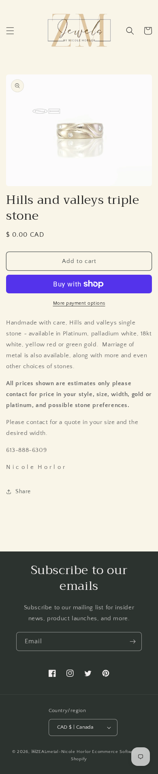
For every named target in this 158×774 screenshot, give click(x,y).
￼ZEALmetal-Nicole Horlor (61, 751)
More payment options (79, 303)
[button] (10, 31)
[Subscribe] (132, 641)
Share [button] (23, 491)
